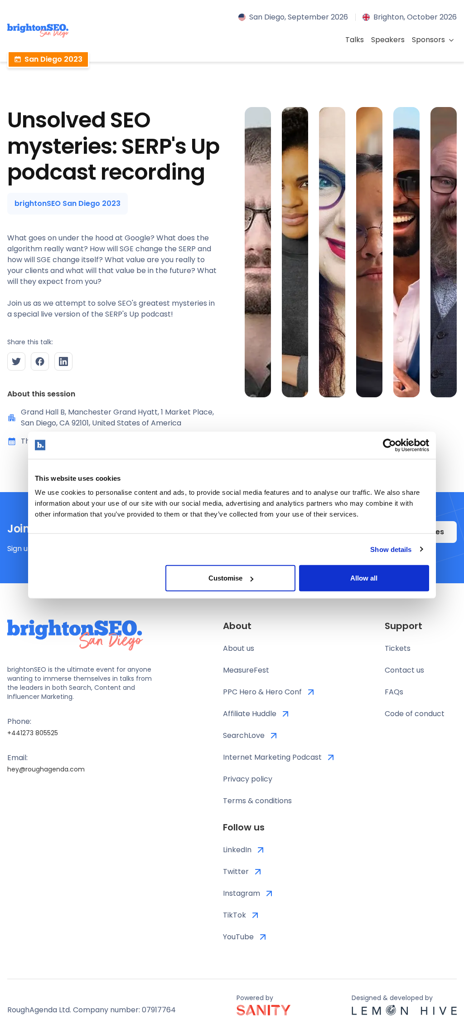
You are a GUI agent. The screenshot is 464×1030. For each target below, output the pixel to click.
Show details (390, 549)
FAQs (394, 692)
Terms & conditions (257, 801)
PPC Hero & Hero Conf (262, 692)
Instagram (241, 893)
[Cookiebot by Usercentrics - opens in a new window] (389, 445)
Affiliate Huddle (249, 713)
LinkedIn (237, 850)
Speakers (388, 39)
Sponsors (428, 39)
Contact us (404, 670)
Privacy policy (247, 779)
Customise (225, 578)
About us (238, 648)
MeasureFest (246, 670)
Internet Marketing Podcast (272, 757)
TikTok (234, 915)
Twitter (236, 871)
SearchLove (244, 735)
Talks (354, 39)
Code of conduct (415, 713)
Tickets (398, 648)
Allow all (363, 578)
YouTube (238, 937)
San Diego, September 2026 (298, 17)
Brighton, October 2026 (415, 17)
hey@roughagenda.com (46, 769)
